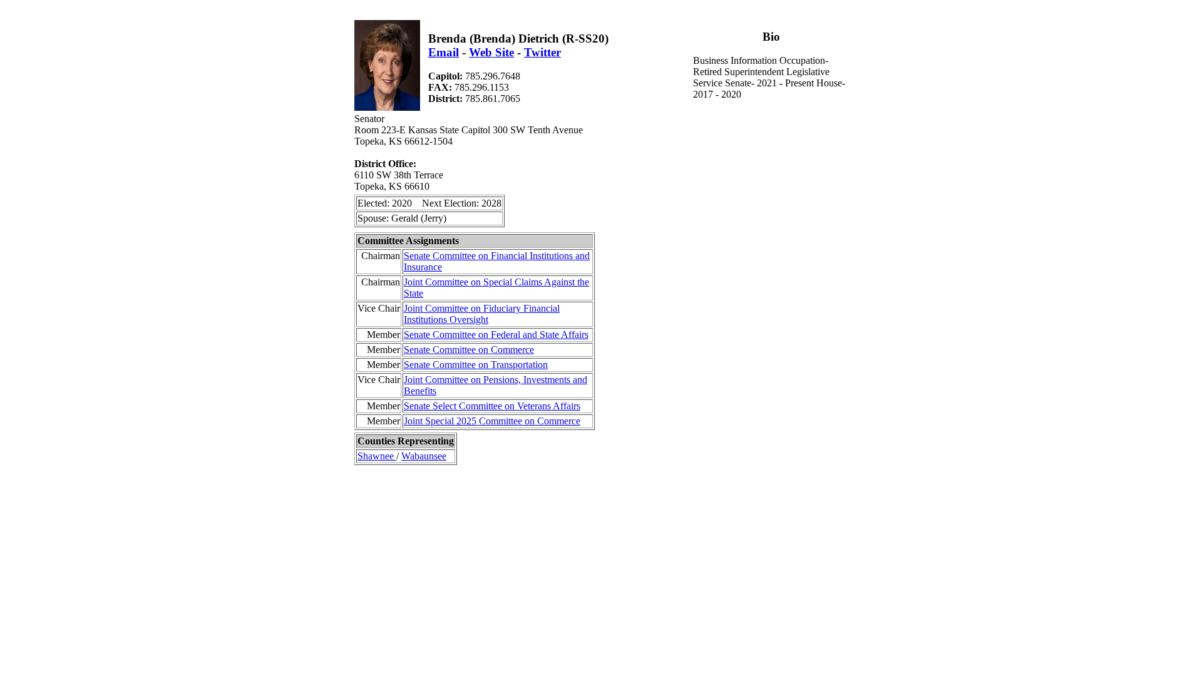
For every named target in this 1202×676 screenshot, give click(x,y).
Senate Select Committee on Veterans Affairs (492, 406)
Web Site (491, 52)
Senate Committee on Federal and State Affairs (496, 334)
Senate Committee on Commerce (469, 349)
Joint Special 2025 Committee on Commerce (492, 421)
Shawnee (376, 456)
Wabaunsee (423, 456)
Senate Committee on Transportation (476, 364)
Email (443, 52)
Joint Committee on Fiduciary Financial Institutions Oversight (482, 314)
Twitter (542, 52)
